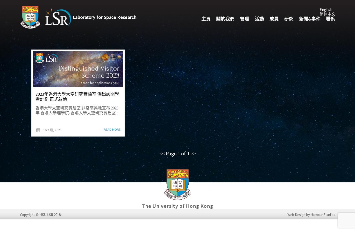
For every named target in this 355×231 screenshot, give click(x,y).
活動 (259, 19)
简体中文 (327, 14)
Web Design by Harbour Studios (311, 215)
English (326, 9)
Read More (112, 130)
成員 (274, 19)
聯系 (330, 19)
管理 (244, 19)
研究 (288, 19)
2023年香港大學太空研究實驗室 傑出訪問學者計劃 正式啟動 (77, 96)
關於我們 (225, 19)
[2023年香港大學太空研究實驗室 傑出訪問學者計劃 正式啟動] (78, 69)
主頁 (206, 19)
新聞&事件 (309, 19)
